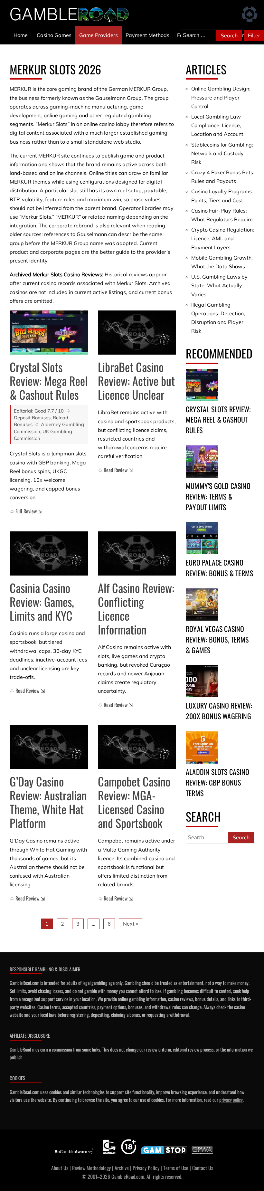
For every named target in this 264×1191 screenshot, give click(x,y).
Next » (130, 923)
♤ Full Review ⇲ (26, 511)
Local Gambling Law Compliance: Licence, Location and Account (217, 125)
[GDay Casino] (49, 747)
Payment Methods (147, 35)
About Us (59, 1168)
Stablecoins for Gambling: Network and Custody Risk (222, 153)
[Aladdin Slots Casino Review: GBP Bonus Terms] (202, 747)
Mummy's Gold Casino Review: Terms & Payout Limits (218, 496)
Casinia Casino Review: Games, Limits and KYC (42, 601)
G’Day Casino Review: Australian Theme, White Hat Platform (48, 802)
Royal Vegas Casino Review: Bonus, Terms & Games (217, 639)
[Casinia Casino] (49, 553)
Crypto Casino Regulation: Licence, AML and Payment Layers (222, 238)
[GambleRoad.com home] (71, 14)
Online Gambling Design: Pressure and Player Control (220, 97)
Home (21, 35)
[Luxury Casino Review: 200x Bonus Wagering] (202, 681)
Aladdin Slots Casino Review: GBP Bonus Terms (217, 782)
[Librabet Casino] (137, 332)
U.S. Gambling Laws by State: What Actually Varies (219, 285)
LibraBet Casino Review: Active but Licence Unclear (136, 380)
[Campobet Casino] (137, 747)
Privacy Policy (146, 1168)
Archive (122, 1168)
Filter (254, 35)
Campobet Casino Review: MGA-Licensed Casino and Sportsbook (134, 802)
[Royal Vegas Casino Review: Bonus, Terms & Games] (202, 604)
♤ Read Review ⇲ (115, 470)
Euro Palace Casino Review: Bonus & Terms (219, 567)
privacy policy (231, 1099)
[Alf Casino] (137, 553)
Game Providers (98, 35)
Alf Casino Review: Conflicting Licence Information (136, 608)
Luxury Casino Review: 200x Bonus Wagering (219, 710)
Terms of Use (175, 1168)
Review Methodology (91, 1168)
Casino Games (54, 35)
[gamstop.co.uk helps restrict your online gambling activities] (164, 1154)
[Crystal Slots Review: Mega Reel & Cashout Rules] (49, 332)
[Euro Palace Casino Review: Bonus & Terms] (202, 538)
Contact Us (202, 1168)
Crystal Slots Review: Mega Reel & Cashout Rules (49, 380)
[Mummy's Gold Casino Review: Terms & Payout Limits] (202, 461)
